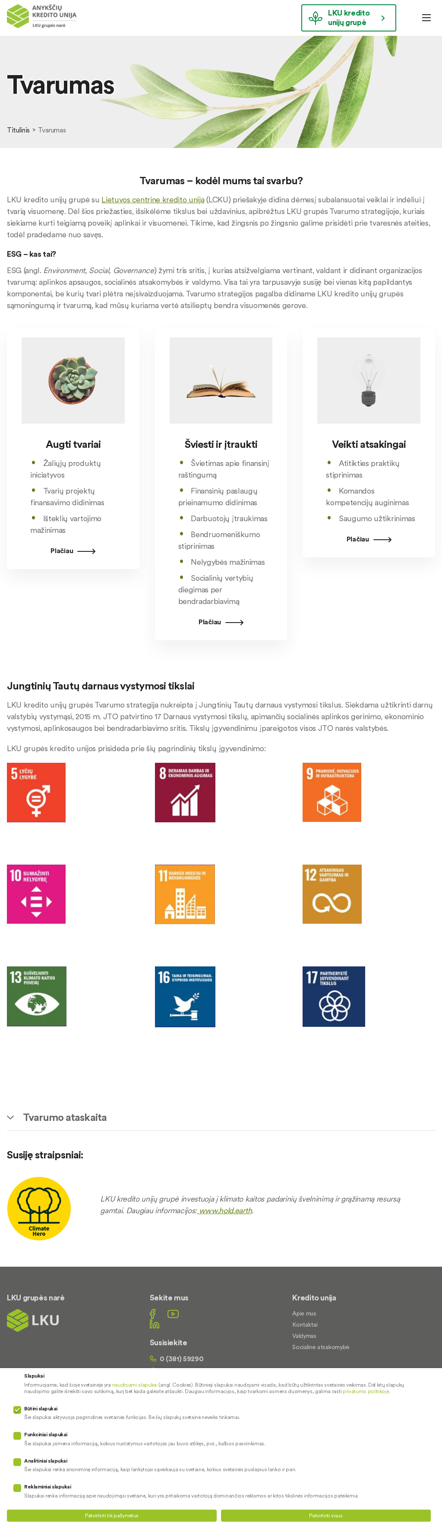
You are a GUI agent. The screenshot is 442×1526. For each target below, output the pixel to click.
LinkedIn (154, 1324)
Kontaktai (304, 1324)
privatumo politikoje (366, 1391)
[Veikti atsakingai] (368, 432)
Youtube (173, 1314)
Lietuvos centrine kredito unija (152, 200)
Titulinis (18, 130)
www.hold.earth (224, 1210)
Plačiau (62, 550)
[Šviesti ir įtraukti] (221, 432)
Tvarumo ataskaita (65, 1117)
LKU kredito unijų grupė (348, 17)
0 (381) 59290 (182, 1358)
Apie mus (304, 1313)
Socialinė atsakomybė (321, 1347)
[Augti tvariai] (73, 432)
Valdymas (304, 1336)
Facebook (152, 1314)
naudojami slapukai (135, 1384)
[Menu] (426, 17)
